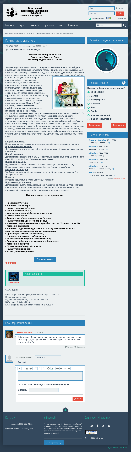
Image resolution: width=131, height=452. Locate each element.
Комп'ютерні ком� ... (99, 156)
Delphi (123, 178)
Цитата (70, 347)
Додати (77, 399)
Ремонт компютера (17, 50)
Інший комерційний (100, 115)
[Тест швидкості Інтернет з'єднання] (106, 60)
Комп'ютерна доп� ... (99, 143)
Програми (49, 25)
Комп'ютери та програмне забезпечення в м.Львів (29, 305)
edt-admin (27, 46)
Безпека (34, 25)
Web (61, 25)
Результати (118, 125)
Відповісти (81, 347)
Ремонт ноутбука (33, 50)
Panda (93, 111)
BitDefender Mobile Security (101, 169)
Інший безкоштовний (101, 119)
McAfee (94, 96)
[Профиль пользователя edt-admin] (13, 276)
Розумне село (96, 162)
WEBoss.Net (116, 178)
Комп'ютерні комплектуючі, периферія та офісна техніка (32, 294)
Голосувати (94, 125)
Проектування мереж (15, 297)
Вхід (120, 13)
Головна (9, 25)
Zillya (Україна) (97, 100)
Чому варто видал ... (98, 149)
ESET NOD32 (97, 92)
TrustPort (95, 103)
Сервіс (22, 25)
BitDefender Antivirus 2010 (17, 302)
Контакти (73, 25)
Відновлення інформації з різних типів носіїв (26, 300)
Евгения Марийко (24, 332)
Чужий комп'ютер (98, 19)
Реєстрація (122, 18)
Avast (93, 107)
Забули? (121, 8)
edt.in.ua (27, 12)
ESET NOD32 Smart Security (102, 175)
